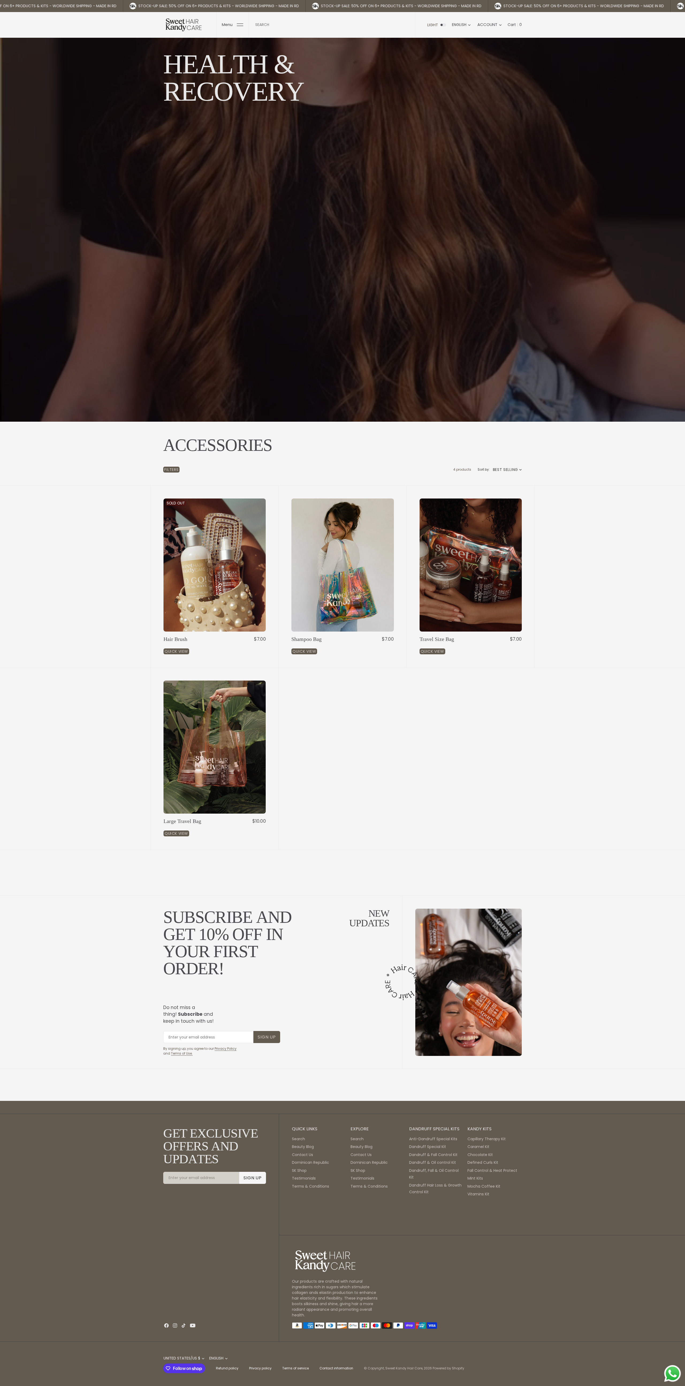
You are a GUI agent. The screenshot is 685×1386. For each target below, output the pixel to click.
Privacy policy (260, 1368)
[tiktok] (183, 1325)
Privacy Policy (226, 1048)
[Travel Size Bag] (471, 645)
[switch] (443, 25)
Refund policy (227, 1368)
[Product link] (214, 565)
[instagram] (175, 1325)
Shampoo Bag (306, 639)
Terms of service (295, 1368)
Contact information (336, 1368)
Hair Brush (175, 639)
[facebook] (166, 1325)
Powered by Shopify (448, 1368)
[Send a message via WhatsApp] (672, 1373)
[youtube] (192, 1325)
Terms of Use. (182, 1053)
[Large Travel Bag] (214, 827)
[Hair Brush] (214, 645)
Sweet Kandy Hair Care (404, 1368)
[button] (232, 24)
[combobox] (332, 25)
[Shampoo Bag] (342, 645)
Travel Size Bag (437, 639)
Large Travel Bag (182, 821)
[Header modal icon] (240, 25)
